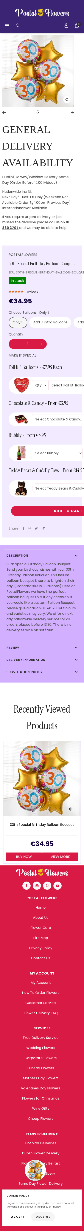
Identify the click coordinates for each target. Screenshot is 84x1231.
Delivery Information (25, 659)
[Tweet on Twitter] (36, 528)
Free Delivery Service (41, 1037)
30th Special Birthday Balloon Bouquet (42, 825)
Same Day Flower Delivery (41, 1183)
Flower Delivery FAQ (41, 1012)
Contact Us (40, 958)
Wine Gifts (40, 1108)
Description (17, 555)
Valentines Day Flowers (40, 1088)
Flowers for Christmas (40, 1098)
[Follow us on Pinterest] (47, 886)
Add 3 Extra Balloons (50, 322)
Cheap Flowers (40, 1118)
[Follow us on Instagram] (37, 886)
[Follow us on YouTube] (57, 886)
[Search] (18, 25)
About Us (40, 917)
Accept (18, 1217)
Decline (43, 1217)
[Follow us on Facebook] (26, 886)
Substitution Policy (24, 672)
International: (13, 207)
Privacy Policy (40, 947)
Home (41, 907)
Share (14, 528)
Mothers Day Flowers (41, 1078)
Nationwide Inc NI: (17, 191)
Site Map (40, 937)
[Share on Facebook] (24, 528)
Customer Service (40, 1002)
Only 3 (18, 322)
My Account (41, 982)
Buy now (24, 856)
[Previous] (4, 112)
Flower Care (40, 927)
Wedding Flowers (40, 1047)
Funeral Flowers (40, 1068)
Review (12, 647)
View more (60, 856)
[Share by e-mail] (43, 528)
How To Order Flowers (40, 992)
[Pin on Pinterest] (29, 528)
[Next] (72, 112)
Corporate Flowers (41, 1057)
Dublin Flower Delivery (40, 1153)
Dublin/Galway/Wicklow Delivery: (30, 177)
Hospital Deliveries (40, 1143)
